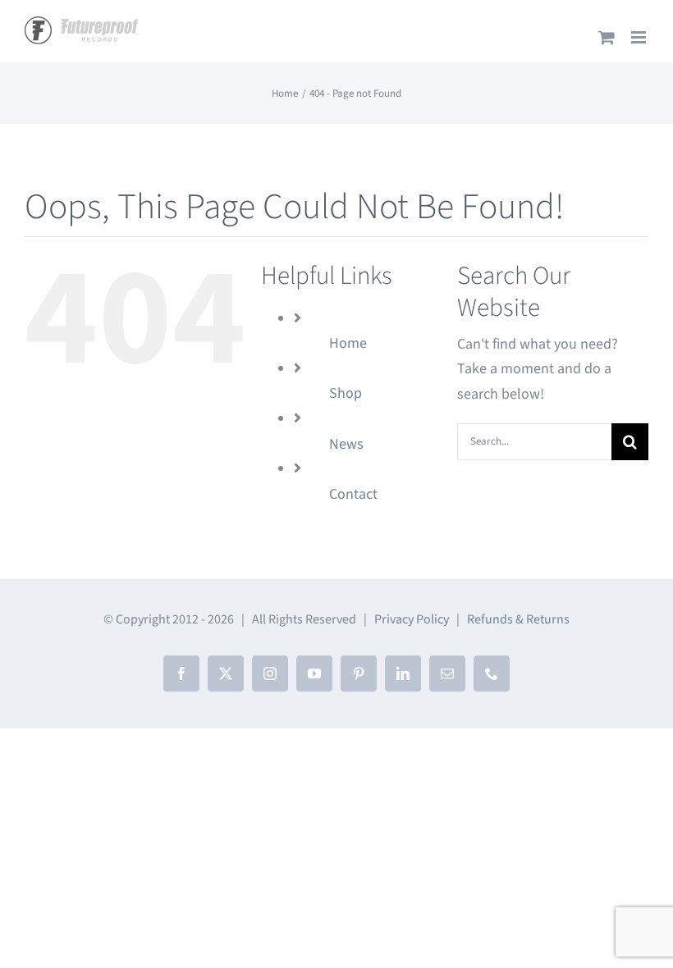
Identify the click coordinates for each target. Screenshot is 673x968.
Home (348, 343)
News (346, 444)
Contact (353, 494)
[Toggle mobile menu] (639, 37)
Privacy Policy (411, 619)
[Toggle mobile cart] (606, 37)
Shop (345, 393)
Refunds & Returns (518, 619)
